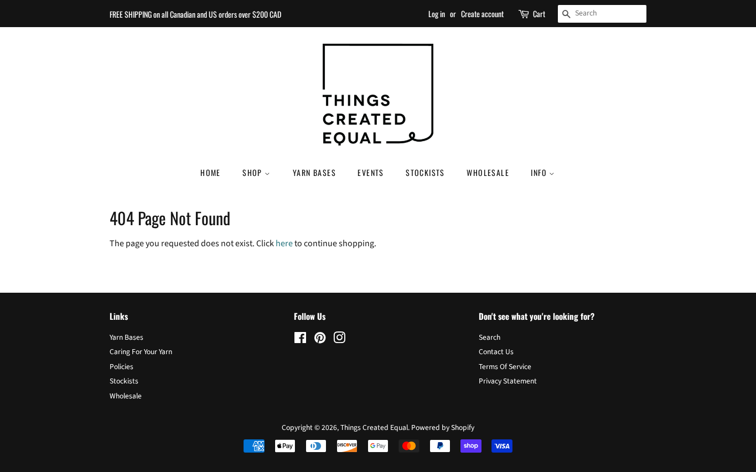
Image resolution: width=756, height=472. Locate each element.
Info (540, 172)
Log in (436, 13)
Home (210, 172)
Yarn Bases (314, 172)
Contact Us (496, 351)
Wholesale (488, 172)
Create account (482, 13)
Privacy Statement (508, 381)
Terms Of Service (505, 366)
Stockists (425, 172)
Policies (121, 366)
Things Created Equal (374, 427)
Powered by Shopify (442, 427)
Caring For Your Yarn (141, 351)
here (284, 243)
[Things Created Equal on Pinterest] (320, 340)
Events (371, 172)
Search (489, 337)
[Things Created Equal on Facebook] (300, 340)
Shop (253, 172)
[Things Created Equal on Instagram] (339, 340)
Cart (539, 13)
